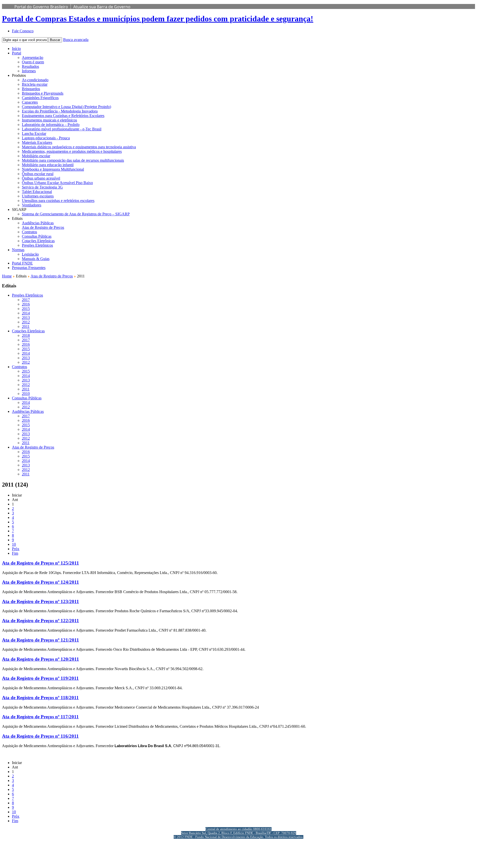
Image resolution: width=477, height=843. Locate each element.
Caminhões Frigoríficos (40, 98)
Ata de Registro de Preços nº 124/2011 (40, 582)
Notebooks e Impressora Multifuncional (53, 169)
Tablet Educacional (37, 192)
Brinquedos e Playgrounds (42, 93)
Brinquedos (31, 89)
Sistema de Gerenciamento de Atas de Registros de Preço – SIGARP (76, 214)
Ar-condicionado (35, 80)
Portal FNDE (22, 263)
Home (7, 276)
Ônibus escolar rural (37, 174)
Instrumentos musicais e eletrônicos (49, 120)
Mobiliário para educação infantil (48, 165)
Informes (29, 71)
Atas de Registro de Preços (43, 227)
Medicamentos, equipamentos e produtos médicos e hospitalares (72, 151)
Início (16, 48)
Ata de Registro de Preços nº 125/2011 (40, 563)
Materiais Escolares (37, 142)
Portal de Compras (157, 18)
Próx (15, 549)
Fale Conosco (23, 31)
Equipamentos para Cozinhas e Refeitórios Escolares (63, 116)
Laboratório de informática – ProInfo (51, 124)
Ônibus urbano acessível (41, 178)
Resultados (30, 66)
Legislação (30, 254)
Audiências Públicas (38, 223)
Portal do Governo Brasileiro (41, 6)
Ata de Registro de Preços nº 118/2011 (40, 697)
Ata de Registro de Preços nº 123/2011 (40, 601)
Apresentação (32, 57)
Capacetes (30, 102)
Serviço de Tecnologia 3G (42, 187)
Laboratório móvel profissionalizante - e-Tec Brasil (61, 129)
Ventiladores (31, 205)
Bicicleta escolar (34, 84)
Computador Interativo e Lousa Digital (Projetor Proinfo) (66, 107)
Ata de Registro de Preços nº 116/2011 (40, 736)
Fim (15, 553)
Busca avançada (75, 40)
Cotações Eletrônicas (38, 241)
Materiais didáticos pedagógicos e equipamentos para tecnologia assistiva (79, 147)
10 (14, 544)
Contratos (29, 232)
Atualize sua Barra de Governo (101, 6)
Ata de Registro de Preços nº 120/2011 (40, 659)
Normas (18, 250)
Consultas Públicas (36, 236)
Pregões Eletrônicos (37, 245)
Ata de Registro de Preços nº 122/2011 (40, 620)
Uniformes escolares (38, 196)
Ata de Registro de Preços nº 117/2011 (40, 716)
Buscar (55, 40)
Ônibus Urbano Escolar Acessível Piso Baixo (57, 183)
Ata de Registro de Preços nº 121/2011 (40, 640)
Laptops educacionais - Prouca (46, 138)
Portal (16, 53)
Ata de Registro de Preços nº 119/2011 (40, 678)
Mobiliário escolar (36, 156)
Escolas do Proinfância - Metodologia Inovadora (60, 111)
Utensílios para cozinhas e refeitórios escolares (58, 200)
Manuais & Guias (35, 259)
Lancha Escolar (34, 133)
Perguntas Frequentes (28, 268)
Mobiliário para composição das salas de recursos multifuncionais (73, 160)
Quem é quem (33, 62)
